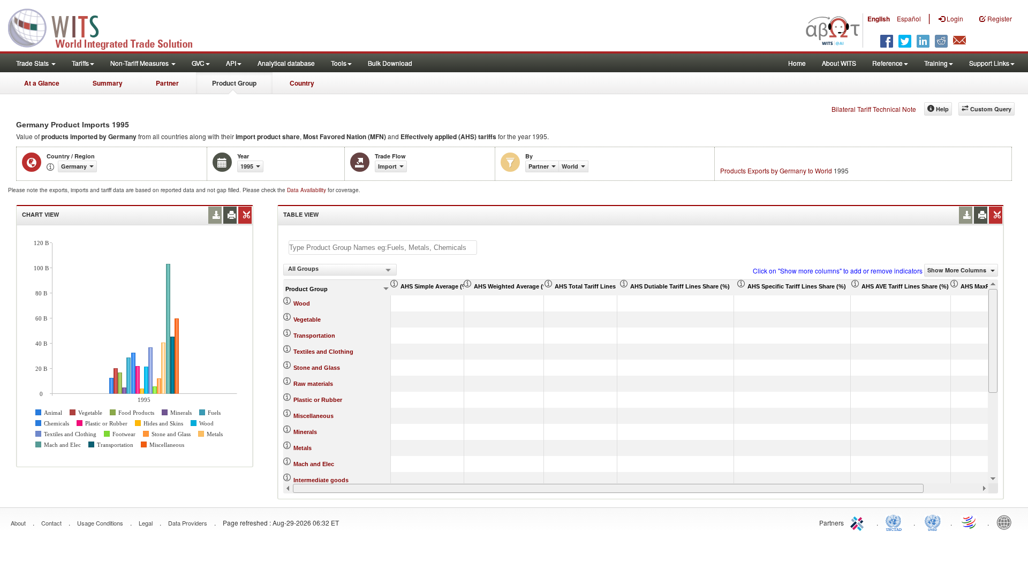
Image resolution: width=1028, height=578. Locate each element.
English (878, 19)
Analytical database (286, 62)
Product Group (234, 83)
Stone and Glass (316, 367)
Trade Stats (33, 62)
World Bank (1006, 522)
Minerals (305, 432)
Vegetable (307, 319)
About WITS (839, 62)
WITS (107, 27)
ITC (859, 522)
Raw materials (313, 384)
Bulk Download (390, 62)
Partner (167, 83)
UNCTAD (895, 522)
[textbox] (383, 247)
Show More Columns (957, 270)
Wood (301, 303)
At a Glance (41, 83)
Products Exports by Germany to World (776, 170)
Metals (302, 448)
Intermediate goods (321, 480)
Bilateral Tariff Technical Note (874, 108)
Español (909, 18)
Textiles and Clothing (323, 351)
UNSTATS (932, 522)
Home (797, 62)
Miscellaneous (313, 416)
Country (302, 83)
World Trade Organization (969, 522)
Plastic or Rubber (317, 400)
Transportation (314, 335)
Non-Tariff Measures (140, 62)
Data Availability (307, 190)
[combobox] (340, 270)
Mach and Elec (313, 464)
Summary (108, 83)
